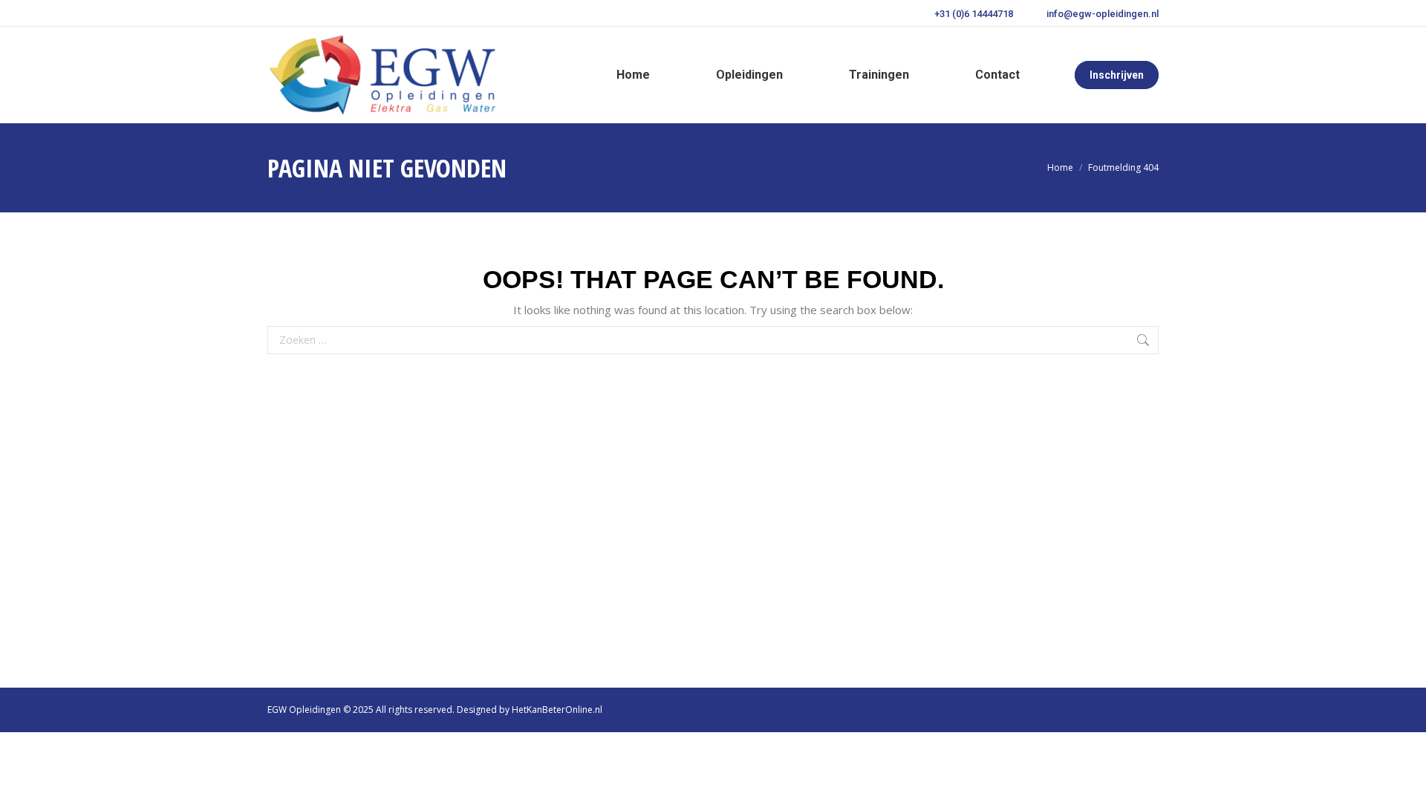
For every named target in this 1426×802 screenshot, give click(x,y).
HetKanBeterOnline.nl (557, 709)
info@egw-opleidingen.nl (1102, 13)
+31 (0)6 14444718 (973, 13)
